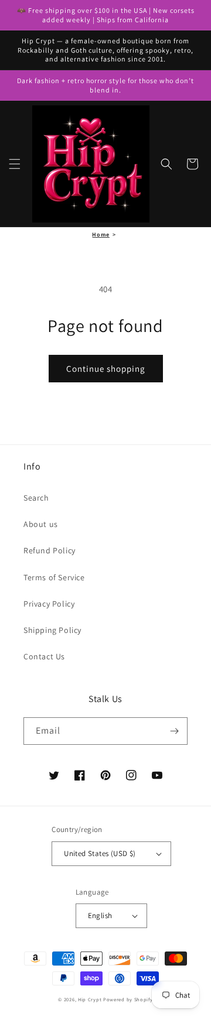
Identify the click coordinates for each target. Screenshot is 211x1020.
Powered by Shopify (128, 999)
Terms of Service (54, 577)
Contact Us (44, 656)
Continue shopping (105, 368)
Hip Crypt (89, 999)
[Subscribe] (174, 731)
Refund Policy (49, 550)
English (100, 915)
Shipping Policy (52, 630)
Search (36, 497)
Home (100, 234)
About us (40, 524)
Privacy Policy (48, 603)
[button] (15, 164)
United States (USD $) (99, 853)
